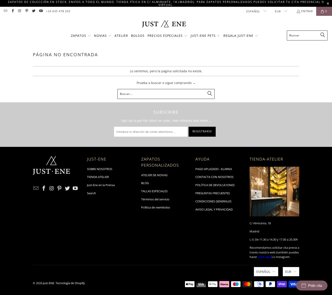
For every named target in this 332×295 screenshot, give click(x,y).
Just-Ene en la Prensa (101, 185)
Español (253, 11)
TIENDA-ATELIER (98, 177)
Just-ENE (48, 283)
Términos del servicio (155, 199)
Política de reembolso (155, 207)
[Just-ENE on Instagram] (19, 11)
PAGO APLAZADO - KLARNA (213, 169)
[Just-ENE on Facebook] (12, 11)
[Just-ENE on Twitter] (33, 11)
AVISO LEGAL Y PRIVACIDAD (214, 209)
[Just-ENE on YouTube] (40, 11)
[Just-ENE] (164, 24)
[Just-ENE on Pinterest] (26, 11)
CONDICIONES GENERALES (213, 201)
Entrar (307, 11)
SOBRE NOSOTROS (99, 169)
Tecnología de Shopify (70, 283)
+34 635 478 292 (58, 11)
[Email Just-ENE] (5, 11)
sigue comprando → (180, 83)
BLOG (145, 183)
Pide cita (315, 286)
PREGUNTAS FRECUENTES (212, 193)
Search (91, 193)
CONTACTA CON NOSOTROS (214, 177)
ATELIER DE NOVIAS (154, 175)
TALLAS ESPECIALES (154, 191)
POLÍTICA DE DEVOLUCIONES (215, 185)
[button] (81, 35)
